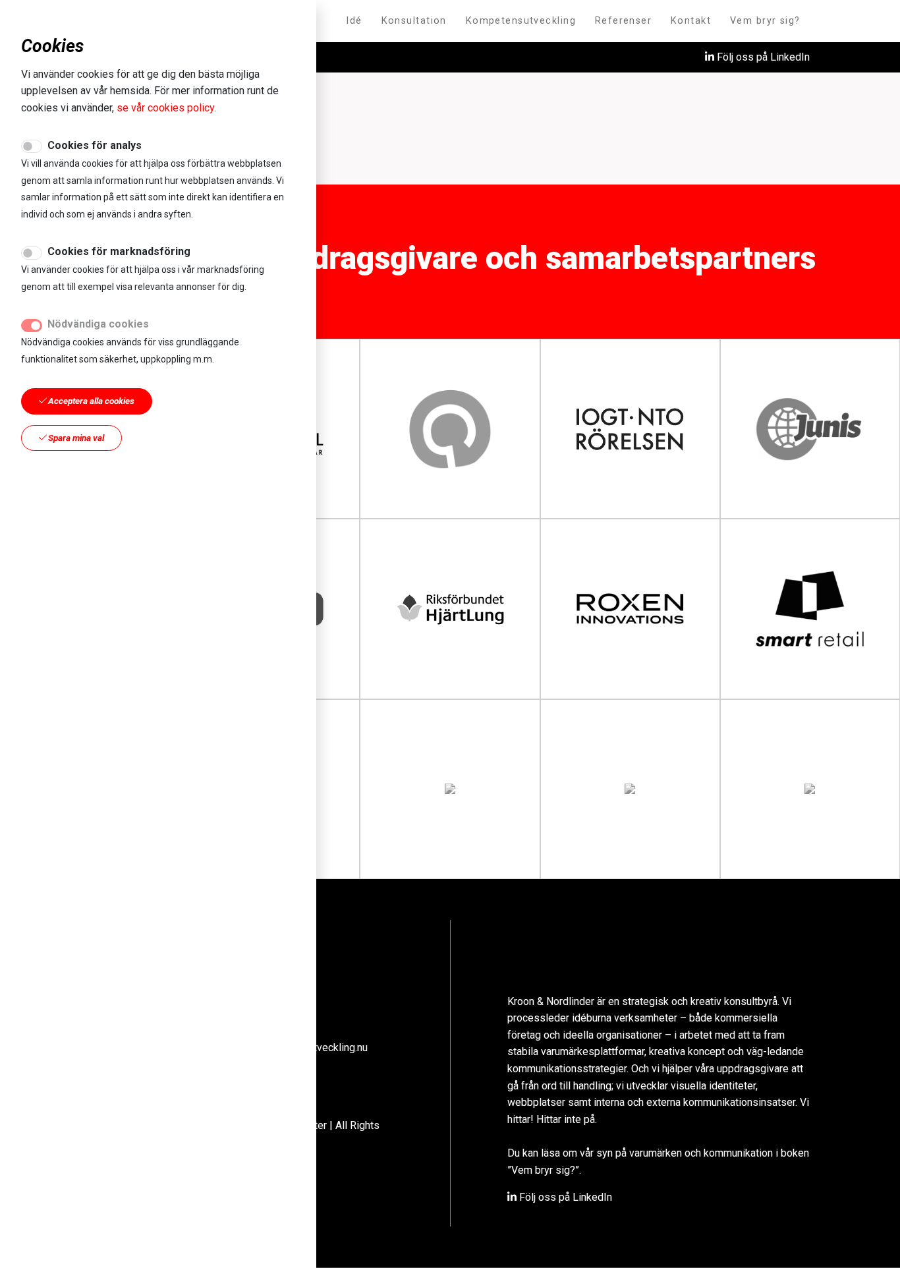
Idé (354, 20)
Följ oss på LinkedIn (762, 57)
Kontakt (691, 20)
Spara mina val (75, 437)
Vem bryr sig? (765, 20)
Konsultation (414, 20)
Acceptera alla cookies (90, 400)
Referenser (623, 20)
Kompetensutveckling (521, 20)
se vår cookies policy (165, 107)
